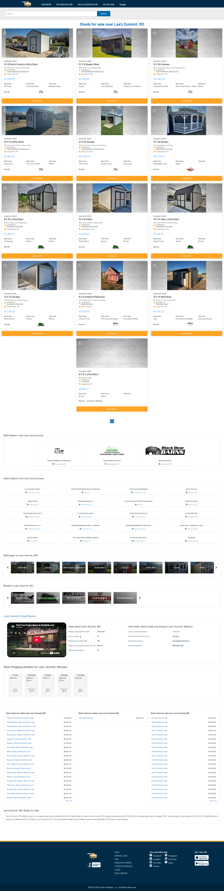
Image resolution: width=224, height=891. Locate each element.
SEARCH (104, 14)
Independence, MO (113, 464)
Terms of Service (124, 866)
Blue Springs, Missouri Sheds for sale (20, 734)
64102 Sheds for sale (159, 793)
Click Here (176, 632)
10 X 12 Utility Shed (14, 141)
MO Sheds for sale (86, 718)
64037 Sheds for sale (159, 730)
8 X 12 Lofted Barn (88, 374)
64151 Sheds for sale (159, 755)
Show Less (68, 801)
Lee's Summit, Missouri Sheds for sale (21, 730)
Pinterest (172, 859)
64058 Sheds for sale (159, 722)
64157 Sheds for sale (159, 772)
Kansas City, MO (60, 464)
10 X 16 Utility (85, 219)
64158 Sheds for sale (159, 781)
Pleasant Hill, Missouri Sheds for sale (20, 781)
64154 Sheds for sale (159, 768)
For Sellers (121, 855)
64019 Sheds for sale (159, 726)
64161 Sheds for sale (159, 734)
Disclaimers (121, 873)
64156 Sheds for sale (159, 776)
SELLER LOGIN (108, 4)
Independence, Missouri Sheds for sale (21, 726)
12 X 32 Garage (12, 296)
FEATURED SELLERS (64, 4)
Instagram (172, 855)
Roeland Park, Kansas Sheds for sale (20, 789)
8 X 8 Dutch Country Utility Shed (20, 64)
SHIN (117, 852)
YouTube (157, 862)
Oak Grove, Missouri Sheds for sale (20, 785)
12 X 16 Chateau (161, 64)
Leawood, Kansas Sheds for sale (19, 739)
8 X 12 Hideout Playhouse (92, 296)
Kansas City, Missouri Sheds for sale (20, 718)
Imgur (170, 862)
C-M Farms (85, 381)
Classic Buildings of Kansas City (18, 71)
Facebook (157, 855)
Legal (118, 869)
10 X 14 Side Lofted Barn (166, 219)
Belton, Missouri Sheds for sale (18, 751)
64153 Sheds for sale (159, 760)
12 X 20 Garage (86, 141)
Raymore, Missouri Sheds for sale (19, 760)
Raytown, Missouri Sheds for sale (19, 743)
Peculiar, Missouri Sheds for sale (19, 797)
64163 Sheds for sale (159, 739)
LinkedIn (157, 859)
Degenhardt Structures (164, 149)
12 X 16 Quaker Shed (89, 64)
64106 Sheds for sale (159, 797)
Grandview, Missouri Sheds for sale (20, 747)
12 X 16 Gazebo (160, 141)
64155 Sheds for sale (159, 764)
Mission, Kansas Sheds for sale (18, 776)
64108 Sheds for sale (159, 785)
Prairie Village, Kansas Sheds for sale (21, 755)
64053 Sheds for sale (159, 751)
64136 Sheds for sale (159, 718)
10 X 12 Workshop (162, 296)
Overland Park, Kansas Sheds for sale (21, 722)
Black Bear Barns (87, 304)
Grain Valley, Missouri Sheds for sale (20, 764)
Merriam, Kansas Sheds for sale (19, 768)
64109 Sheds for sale (159, 789)
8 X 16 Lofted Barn (13, 219)
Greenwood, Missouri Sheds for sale (20, 793)
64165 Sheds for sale (159, 743)
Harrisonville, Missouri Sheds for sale (20, 772)
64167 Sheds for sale (159, 747)
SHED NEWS (46, 4)
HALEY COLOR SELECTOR (88, 4)
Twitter (156, 866)
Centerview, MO (166, 464)
